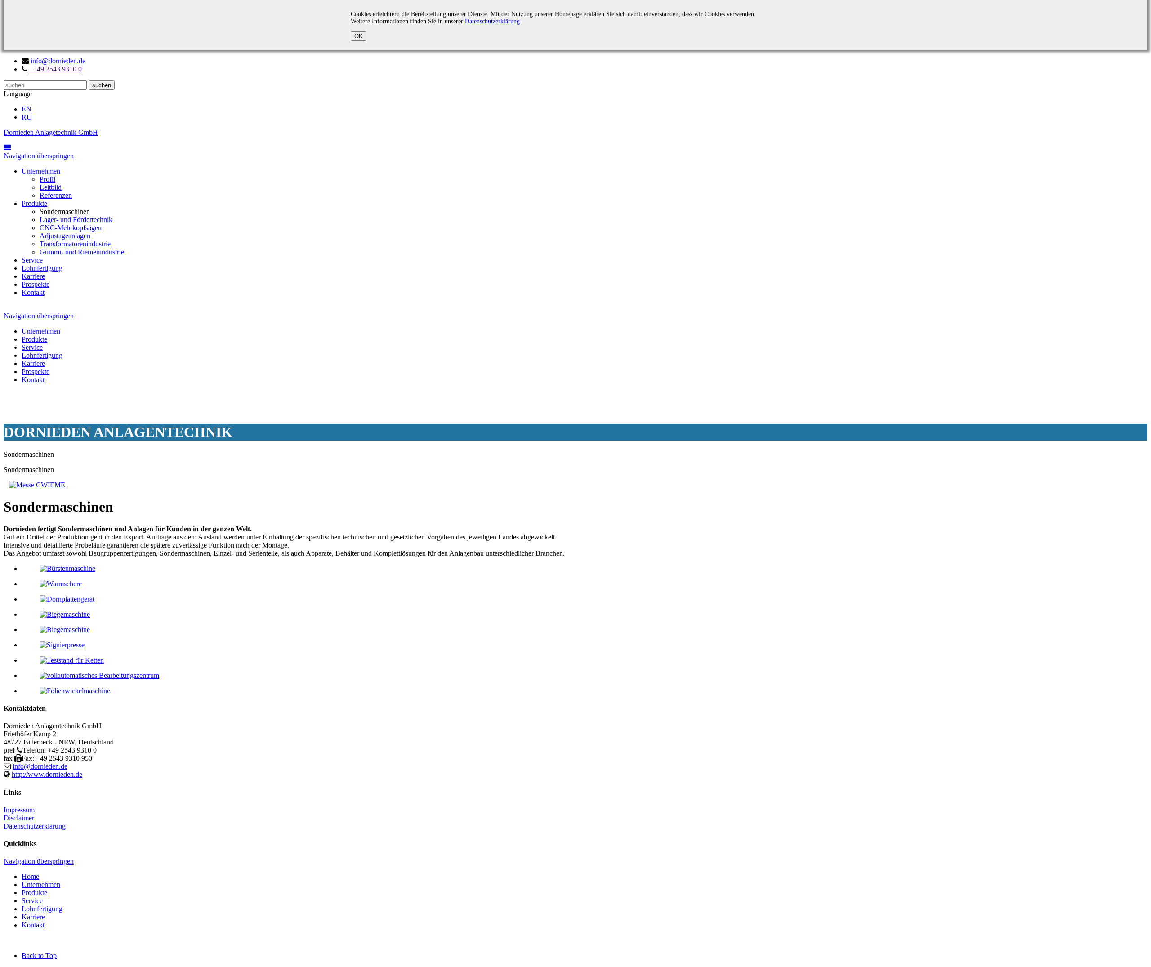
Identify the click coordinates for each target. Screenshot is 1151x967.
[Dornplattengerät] (67, 599)
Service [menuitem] (32, 260)
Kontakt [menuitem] (33, 292)
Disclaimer (19, 818)
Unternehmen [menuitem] (41, 171)
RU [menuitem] (27, 117)
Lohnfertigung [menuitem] (42, 268)
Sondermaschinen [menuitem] (65, 211)
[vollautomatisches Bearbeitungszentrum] (99, 675)
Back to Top (39, 955)
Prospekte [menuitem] (35, 284)
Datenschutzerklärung (492, 21)
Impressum (19, 810)
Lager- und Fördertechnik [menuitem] (76, 219)
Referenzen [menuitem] (56, 195)
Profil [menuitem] (47, 179)
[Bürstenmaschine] (67, 568)
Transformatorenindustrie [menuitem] (75, 244)
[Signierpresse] (62, 645)
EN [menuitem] (26, 109)
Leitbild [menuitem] (51, 187)
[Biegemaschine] (65, 614)
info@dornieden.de (58, 61)
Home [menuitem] (30, 876)
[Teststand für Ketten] (72, 660)
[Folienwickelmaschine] (75, 691)
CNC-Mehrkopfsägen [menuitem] (71, 228)
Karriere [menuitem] (33, 276)
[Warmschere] (61, 584)
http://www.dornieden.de (47, 774)
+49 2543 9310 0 (54, 69)
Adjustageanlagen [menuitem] (65, 236)
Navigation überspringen (39, 156)
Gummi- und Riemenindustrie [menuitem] (82, 252)
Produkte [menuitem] (34, 203)
